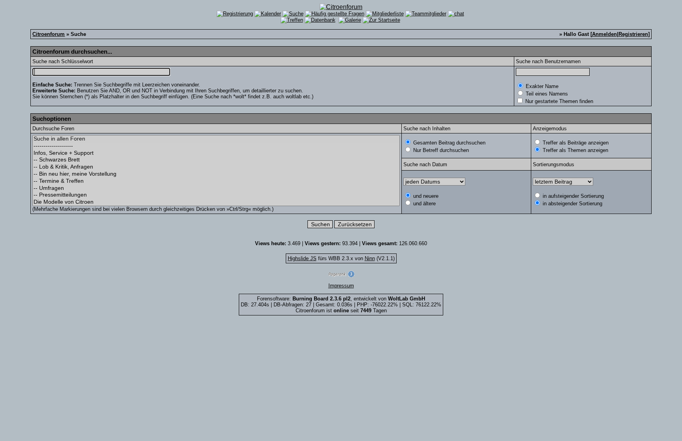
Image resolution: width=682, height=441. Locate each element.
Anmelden (604, 34)
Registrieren (633, 34)
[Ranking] (341, 275)
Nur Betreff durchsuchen (440, 150)
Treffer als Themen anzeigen (574, 150)
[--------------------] (216, 146)
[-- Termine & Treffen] (216, 181)
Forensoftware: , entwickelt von (341, 299)
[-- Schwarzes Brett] (216, 159)
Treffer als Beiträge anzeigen (575, 143)
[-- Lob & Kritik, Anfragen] (216, 167)
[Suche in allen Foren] (216, 139)
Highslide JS (302, 258)
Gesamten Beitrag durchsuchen (448, 143)
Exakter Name (541, 86)
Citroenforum (48, 34)
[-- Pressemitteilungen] (216, 195)
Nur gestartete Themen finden (558, 101)
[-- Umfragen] (216, 188)
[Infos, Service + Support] (216, 153)
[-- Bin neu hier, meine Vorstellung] (216, 174)
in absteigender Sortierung (571, 203)
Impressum (341, 286)
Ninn (370, 258)
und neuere (425, 196)
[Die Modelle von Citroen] (216, 202)
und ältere (424, 203)
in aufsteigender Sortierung (572, 196)
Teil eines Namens (546, 94)
